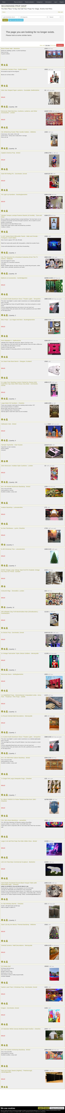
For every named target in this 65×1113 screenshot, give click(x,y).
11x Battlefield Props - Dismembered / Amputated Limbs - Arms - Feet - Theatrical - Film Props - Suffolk (21, 696)
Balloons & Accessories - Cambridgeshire (14, 278)
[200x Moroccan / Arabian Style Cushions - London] (54, 473)
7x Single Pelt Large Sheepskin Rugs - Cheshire (16, 778)
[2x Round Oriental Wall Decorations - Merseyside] (54, 723)
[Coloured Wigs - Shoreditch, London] (54, 598)
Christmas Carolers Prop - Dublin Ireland (14, 69)
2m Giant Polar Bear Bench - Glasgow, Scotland (16, 361)
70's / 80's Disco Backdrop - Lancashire (13, 820)
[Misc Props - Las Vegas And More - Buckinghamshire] (54, 327)
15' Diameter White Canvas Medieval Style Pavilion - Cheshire (20, 1029)
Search (5, 20)
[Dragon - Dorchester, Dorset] (54, 1015)
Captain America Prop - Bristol (10, 153)
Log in (55, 2)
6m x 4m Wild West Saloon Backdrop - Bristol (15, 757)
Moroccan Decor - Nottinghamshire (12, 674)
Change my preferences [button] (56, 1108)
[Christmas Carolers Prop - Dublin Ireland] (54, 76)
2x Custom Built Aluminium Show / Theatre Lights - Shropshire (21, 299)
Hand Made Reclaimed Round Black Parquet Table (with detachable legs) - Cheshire (19, 883)
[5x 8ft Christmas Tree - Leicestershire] (54, 556)
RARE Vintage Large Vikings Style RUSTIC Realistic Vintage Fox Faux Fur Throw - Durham (20, 570)
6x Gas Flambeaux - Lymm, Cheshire (13, 528)
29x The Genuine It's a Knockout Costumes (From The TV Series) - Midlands (19, 257)
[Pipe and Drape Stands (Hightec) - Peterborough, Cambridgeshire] (54, 1077)
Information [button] (48, 2)
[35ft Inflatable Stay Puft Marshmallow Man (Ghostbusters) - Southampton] (54, 619)
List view (47, 45)
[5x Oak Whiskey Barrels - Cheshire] (54, 911)
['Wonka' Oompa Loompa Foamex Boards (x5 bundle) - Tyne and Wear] (54, 222)
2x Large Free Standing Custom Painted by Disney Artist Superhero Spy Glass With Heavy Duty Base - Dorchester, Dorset (19, 383)
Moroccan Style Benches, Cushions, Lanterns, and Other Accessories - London (19, 111)
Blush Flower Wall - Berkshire (10, 48)
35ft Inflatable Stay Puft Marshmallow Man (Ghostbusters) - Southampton (20, 612)
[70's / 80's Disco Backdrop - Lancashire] (54, 823)
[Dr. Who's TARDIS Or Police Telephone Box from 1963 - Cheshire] (54, 806)
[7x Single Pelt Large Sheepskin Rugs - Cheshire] (54, 786)
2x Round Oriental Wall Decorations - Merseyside (16, 716)
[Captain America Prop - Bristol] (54, 160)
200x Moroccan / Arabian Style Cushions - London (17, 465)
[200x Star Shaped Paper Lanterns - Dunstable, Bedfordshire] (54, 97)
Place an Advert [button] (18, 2)
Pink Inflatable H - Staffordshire (11, 340)
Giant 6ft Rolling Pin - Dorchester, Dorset (14, 173)
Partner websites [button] (29, 2)
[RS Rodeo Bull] (54, 973)
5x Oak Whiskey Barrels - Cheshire (12, 904)
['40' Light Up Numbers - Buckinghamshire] (54, 202)
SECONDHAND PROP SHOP (13, 6)
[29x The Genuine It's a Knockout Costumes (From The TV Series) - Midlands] (54, 263)
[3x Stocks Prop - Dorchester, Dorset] (54, 640)
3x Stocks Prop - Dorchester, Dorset (12, 632)
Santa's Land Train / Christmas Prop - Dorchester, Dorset (19, 987)
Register (62, 2)
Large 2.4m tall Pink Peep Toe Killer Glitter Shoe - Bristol (19, 841)
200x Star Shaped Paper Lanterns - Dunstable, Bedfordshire (20, 90)
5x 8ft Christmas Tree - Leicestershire (13, 549)
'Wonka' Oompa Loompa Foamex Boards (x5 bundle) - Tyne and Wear (21, 216)
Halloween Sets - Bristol (8, 424)
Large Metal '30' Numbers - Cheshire (12, 403)
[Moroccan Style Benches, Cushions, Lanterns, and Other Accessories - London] (54, 118)
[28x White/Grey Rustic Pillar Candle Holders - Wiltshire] (54, 139)
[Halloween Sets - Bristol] (54, 431)
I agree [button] (40, 1108)
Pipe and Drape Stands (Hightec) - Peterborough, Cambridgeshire (16, 1071)
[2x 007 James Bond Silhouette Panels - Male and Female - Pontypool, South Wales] (54, 243)
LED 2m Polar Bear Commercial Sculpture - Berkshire (18, 862)
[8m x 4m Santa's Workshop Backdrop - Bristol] (54, 1055)
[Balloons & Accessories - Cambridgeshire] (54, 285)
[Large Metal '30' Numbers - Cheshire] (54, 410)
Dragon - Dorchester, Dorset (10, 1008)
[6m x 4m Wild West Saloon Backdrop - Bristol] (54, 764)
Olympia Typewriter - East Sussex (12, 445)
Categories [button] (39, 2)
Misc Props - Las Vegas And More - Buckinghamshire (18, 319)
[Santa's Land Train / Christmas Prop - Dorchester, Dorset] (54, 994)
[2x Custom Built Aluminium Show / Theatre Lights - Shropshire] (54, 306)
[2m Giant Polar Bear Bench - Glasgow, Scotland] (54, 368)
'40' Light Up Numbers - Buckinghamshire (14, 194)
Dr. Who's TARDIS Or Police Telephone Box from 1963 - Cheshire (19, 800)
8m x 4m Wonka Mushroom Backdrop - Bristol (15, 486)
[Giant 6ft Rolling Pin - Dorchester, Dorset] (54, 181)
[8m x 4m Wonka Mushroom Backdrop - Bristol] (54, 492)
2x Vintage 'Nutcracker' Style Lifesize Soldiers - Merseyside (20, 653)
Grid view (53, 45)
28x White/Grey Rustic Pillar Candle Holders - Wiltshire (18, 132)
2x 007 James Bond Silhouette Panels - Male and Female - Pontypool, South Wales (19, 237)
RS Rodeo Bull (5, 966)
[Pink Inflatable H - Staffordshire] (54, 348)
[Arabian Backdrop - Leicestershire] (54, 513)
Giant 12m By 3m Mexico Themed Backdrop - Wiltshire (18, 924)
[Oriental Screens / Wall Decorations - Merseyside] (54, 953)
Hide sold (60, 12)
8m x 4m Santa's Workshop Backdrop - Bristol (15, 1050)
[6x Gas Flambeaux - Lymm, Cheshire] (54, 535)
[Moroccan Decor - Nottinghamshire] (54, 681)
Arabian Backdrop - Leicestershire (12, 507)
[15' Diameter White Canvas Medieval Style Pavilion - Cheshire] (54, 1034)
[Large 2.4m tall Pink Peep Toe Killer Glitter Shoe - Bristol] (54, 848)
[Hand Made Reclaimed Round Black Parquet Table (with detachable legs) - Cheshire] (54, 890)
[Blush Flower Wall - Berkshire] (54, 53)
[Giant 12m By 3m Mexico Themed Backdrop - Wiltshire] (54, 932)
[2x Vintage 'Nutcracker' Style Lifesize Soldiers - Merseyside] (54, 660)
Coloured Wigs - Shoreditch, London (12, 591)
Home (3, 2)
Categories (60, 45)
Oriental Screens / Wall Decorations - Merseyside (16, 945)
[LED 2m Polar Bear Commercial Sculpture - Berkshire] (54, 869)
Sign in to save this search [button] (16, 20)
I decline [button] (46, 1108)
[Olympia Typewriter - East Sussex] (54, 451)
